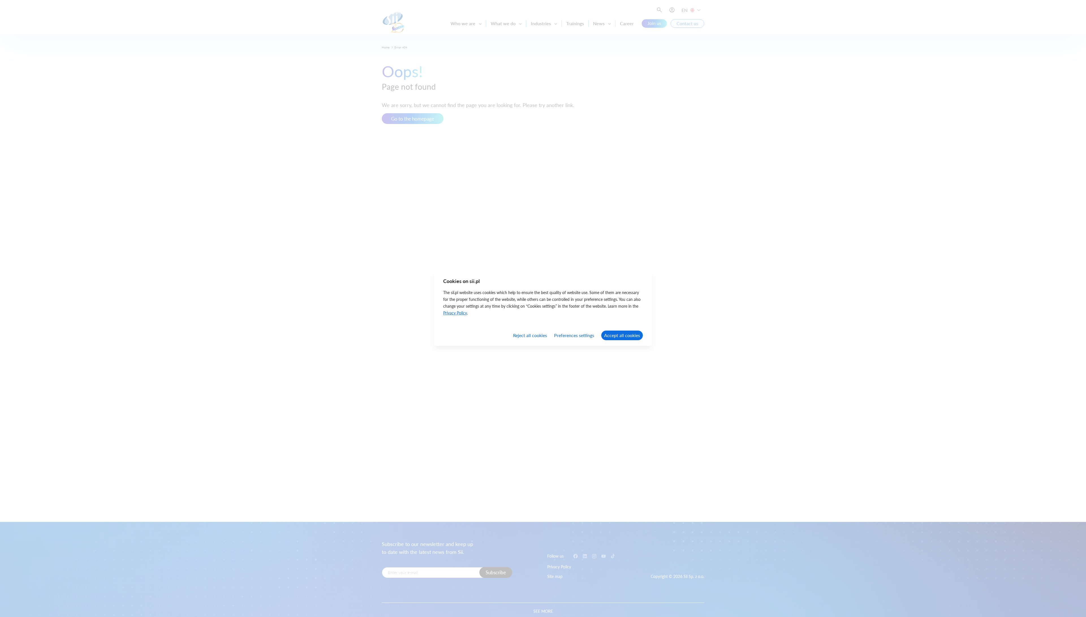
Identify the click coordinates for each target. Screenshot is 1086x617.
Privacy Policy (455, 312)
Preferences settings (574, 335)
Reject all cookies (530, 335)
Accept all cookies (622, 335)
